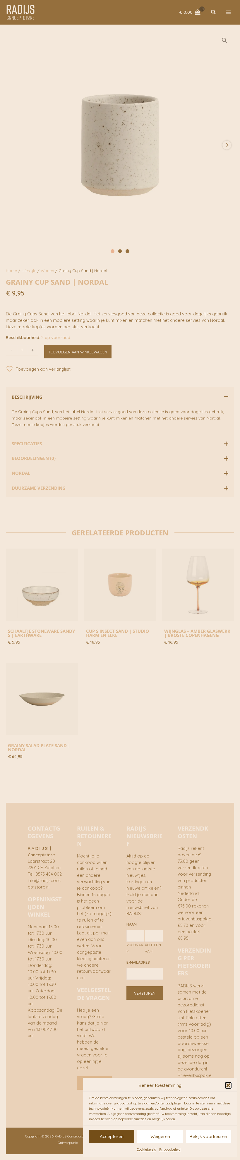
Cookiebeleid (146, 1149)
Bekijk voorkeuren (208, 1136)
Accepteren (112, 1136)
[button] (228, 1085)
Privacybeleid (170, 1149)
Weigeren (160, 1136)
